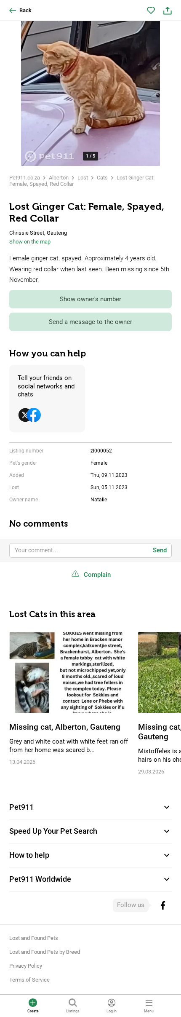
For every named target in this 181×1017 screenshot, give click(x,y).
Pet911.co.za (24, 177)
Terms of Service (29, 980)
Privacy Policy (25, 966)
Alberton (59, 177)
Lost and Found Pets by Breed (44, 952)
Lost (82, 177)
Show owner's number (90, 299)
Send (160, 550)
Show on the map (30, 241)
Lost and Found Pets (33, 938)
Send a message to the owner (90, 322)
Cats (102, 177)
